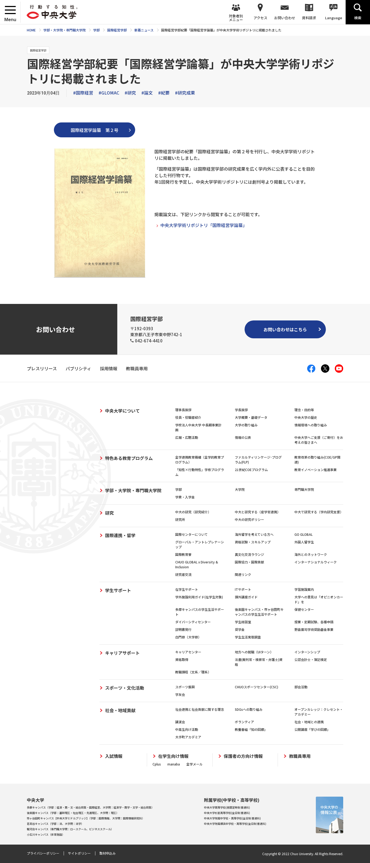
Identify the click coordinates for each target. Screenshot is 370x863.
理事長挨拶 (183, 409)
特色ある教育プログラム (129, 458)
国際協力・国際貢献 (249, 562)
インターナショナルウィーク (315, 562)
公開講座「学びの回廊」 (312, 729)
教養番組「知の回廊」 (251, 729)
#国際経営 (83, 92)
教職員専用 (300, 756)
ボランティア (244, 721)
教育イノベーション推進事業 (315, 469)
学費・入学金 (185, 497)
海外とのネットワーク (310, 554)
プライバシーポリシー (43, 853)
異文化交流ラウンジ (249, 554)
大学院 (240, 489)
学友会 (180, 694)
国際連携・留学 (120, 535)
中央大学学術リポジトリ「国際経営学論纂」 (203, 225)
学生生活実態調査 (248, 637)
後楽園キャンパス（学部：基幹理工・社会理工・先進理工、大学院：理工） (73, 813)
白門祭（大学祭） (188, 637)
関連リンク (243, 574)
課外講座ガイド (246, 597)
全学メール (194, 764)
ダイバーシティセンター (193, 621)
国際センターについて (191, 534)
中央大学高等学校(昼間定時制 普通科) (227, 807)
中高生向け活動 (186, 729)
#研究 (130, 92)
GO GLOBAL (303, 534)
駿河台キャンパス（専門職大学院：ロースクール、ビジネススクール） (70, 829)
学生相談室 (243, 621)
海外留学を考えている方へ (254, 534)
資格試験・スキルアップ (253, 542)
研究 (109, 513)
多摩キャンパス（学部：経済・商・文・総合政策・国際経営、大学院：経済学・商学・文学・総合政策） (90, 807)
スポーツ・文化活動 (124, 687)
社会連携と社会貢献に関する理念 (199, 709)
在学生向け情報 (173, 756)
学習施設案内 (304, 589)
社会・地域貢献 (120, 710)
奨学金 (240, 629)
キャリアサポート (122, 653)
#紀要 (164, 92)
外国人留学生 (304, 542)
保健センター (304, 609)
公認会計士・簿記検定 (310, 659)
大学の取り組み (246, 425)
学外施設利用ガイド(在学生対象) (199, 597)
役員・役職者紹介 (188, 417)
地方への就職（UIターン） (254, 652)
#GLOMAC (109, 92)
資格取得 (181, 659)
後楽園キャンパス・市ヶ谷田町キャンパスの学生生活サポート (259, 612)
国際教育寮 (183, 554)
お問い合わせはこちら (285, 329)
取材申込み (107, 853)
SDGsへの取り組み (248, 709)
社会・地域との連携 (309, 721)
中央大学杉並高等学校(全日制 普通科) (227, 813)
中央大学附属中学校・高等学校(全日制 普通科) (232, 818)
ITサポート (243, 589)
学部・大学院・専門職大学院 (133, 490)
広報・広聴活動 (186, 437)
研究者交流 (183, 574)
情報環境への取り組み (310, 425)
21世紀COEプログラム (251, 469)
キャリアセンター (188, 652)
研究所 (180, 519)
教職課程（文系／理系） (193, 672)
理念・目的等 (304, 409)
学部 (178, 489)
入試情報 (113, 756)
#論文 (147, 92)
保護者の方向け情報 (243, 756)
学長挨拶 (241, 409)
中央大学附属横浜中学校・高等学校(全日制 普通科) (235, 824)
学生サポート (118, 590)
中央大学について (122, 410)
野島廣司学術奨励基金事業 (313, 629)
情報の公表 (243, 437)
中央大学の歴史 (305, 417)
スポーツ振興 (185, 686)
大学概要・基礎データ (251, 417)
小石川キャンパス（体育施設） (46, 834)
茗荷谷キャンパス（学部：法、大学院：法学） (55, 824)
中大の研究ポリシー (249, 519)
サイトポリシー (79, 853)
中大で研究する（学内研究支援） (318, 512)
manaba (173, 764)
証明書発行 (183, 629)
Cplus (156, 764)
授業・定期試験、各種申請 (313, 621)
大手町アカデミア (188, 737)
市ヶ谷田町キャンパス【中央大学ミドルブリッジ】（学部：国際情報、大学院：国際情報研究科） (86, 818)
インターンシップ (307, 652)
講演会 (180, 721)
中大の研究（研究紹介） (193, 512)
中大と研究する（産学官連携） (257, 512)
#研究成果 (185, 92)
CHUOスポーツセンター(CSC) (256, 686)
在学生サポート (186, 589)
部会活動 (300, 686)
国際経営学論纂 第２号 (94, 130)
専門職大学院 (304, 489)
